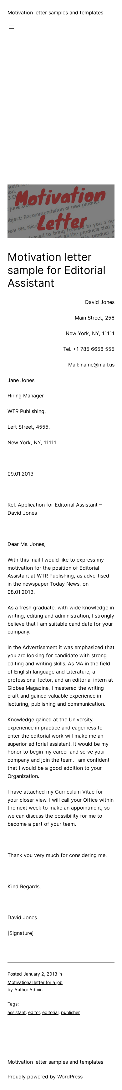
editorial (50, 1012)
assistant (17, 1012)
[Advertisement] (61, 123)
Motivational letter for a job (35, 982)
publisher (70, 1012)
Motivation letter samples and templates (55, 12)
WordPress (70, 1076)
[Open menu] (11, 27)
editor (34, 1012)
